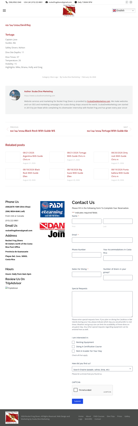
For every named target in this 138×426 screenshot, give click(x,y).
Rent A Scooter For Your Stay (89, 351)
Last (104, 226)
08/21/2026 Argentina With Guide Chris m (33, 156)
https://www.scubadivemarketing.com (39, 95)
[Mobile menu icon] (4, 10)
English (120, 10)
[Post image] (12, 157)
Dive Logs (54, 77)
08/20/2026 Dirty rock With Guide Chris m (119, 156)
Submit (77, 401)
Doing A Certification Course (89, 346)
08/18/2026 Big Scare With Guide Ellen (75, 173)
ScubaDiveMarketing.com (98, 101)
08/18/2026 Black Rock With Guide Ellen (31, 173)
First (73, 226)
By (70, 77)
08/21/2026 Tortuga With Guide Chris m (76, 154)
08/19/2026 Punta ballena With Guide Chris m (120, 173)
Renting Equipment (85, 342)
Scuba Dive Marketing (40, 419)
